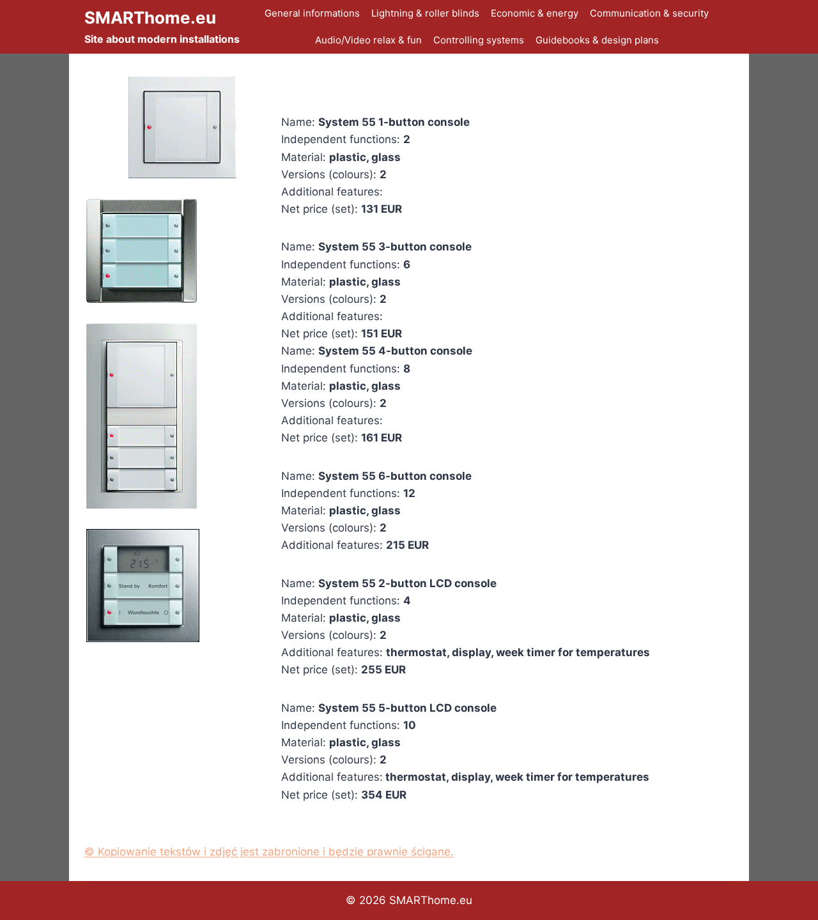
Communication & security (649, 13)
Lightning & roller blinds (425, 13)
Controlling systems (478, 40)
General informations (312, 13)
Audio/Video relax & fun (368, 40)
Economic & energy (534, 13)
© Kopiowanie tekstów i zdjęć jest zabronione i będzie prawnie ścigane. (269, 851)
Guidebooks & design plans (597, 40)
